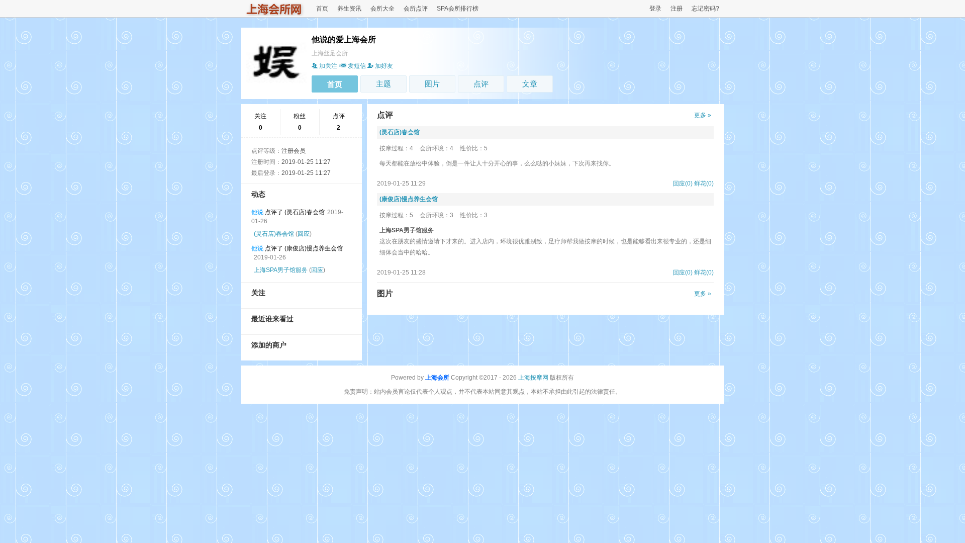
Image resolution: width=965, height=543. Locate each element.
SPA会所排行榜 (457, 8)
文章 (529, 83)
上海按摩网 (533, 377)
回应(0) (683, 183)
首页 (322, 8)
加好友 (384, 65)
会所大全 (382, 8)
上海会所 (437, 377)
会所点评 (416, 8)
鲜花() (704, 183)
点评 (481, 83)
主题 (383, 83)
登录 (655, 8)
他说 (257, 212)
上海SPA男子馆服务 (281, 270)
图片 (432, 83)
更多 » (702, 115)
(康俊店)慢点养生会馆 (408, 199)
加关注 (328, 65)
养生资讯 (349, 8)
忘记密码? (705, 8)
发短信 (357, 65)
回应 (304, 233)
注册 (676, 8)
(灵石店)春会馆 (274, 233)
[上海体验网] (274, 14)
